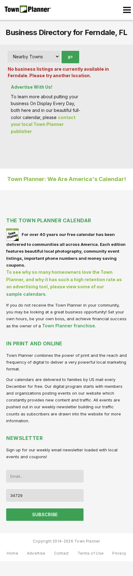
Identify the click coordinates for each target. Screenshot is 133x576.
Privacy (119, 553)
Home (12, 553)
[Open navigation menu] (127, 10)
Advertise (36, 553)
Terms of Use (91, 553)
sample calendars (25, 294)
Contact (61, 553)
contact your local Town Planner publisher (43, 124)
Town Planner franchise (68, 325)
